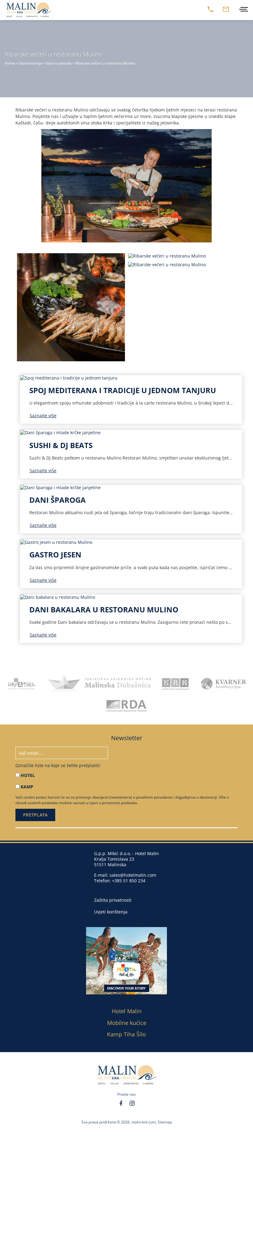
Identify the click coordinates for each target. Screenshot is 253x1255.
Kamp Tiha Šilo (126, 1034)
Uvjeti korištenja (110, 912)
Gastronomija (30, 63)
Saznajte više (43, 415)
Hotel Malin (127, 1011)
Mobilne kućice (126, 1022)
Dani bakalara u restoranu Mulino (103, 609)
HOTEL (28, 775)
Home (10, 63)
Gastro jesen (55, 554)
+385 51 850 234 (128, 881)
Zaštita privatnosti (112, 900)
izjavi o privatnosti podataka (113, 802)
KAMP (27, 787)
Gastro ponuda (59, 63)
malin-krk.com (143, 1122)
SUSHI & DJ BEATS (61, 445)
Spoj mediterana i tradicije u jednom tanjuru (122, 390)
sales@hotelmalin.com (133, 875)
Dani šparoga (57, 500)
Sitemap (165, 1122)
